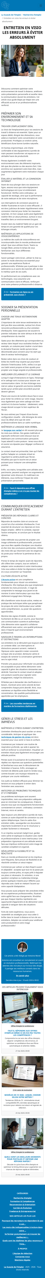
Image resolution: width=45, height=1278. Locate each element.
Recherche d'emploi (32, 15)
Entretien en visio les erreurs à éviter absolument (22, 32)
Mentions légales (22, 1260)
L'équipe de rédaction (22, 1253)
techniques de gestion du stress (16, 737)
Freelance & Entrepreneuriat (22, 1211)
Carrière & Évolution (22, 1208)
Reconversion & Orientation (22, 1204)
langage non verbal (13, 430)
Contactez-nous (22, 1256)
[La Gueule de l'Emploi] (5, 5)
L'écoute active (8, 579)
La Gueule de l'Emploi (11, 15)
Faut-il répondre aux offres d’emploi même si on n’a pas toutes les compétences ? (21, 491)
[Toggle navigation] (41, 5)
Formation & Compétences (22, 1201)
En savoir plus (22, 975)
